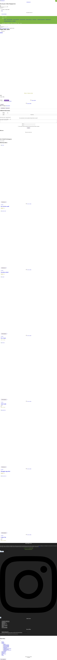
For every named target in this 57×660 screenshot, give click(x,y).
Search (1, 27)
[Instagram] (28, 616)
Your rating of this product (3, 119)
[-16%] (28, 304)
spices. (39, 546)
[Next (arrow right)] (55, 330)
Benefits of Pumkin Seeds (5, 631)
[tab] (2, 108)
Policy (2, 654)
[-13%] (28, 503)
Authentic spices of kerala (5, 28)
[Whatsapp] (0, 617)
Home (1, 28)
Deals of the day (4, 651)
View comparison (3, 659)
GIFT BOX (4, 650)
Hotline (3, 9)
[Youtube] (2, 551)
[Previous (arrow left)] (1, 330)
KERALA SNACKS (29, 19)
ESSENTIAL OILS (48, 19)
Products (3, 643)
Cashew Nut (3, 537)
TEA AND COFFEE (22, 19)
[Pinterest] (3, 551)
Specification (3, 108)
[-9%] (28, 238)
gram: (1, 95)
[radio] (1, 96)
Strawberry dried (4, 272)
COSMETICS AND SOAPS (41, 19)
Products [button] (3, 18)
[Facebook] (0, 551)
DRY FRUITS (34, 19)
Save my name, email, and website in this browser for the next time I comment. (29, 126)
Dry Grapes (3, 338)
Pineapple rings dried (5, 471)
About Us (3, 642)
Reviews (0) (7, 108)
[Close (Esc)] (54, 1)
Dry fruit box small (5, 206)
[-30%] (28, 369)
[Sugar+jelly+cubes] (0, 32)
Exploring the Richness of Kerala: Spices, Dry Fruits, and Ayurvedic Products (12, 632)
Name (23, 123)
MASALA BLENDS (16, 19)
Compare (2, 204)
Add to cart (6, 100)
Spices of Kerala (4, 653)
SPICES (5, 19)
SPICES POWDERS (10, 19)
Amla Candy (3, 403)
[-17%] (28, 172)
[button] (3, 202)
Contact (3, 655)
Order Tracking (4, 652)
